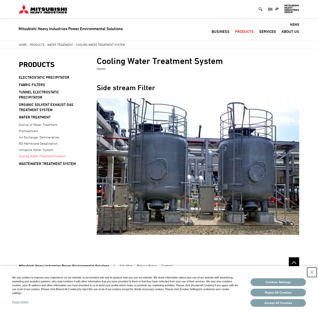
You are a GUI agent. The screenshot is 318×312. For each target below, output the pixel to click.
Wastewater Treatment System (47, 164)
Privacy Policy (147, 266)
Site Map (126, 266)
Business (221, 31)
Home (23, 44)
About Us (290, 31)
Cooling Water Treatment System (42, 156)
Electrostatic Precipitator (44, 77)
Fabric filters (32, 85)
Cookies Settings (278, 282)
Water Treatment (60, 44)
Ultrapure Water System (36, 150)
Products (244, 31)
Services (267, 31)
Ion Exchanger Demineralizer (39, 137)
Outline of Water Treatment (38, 124)
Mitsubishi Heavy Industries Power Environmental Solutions (64, 266)
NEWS (294, 24)
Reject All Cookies (278, 292)
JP (277, 9)
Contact (167, 266)
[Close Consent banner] (312, 272)
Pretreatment (28, 131)
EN (270, 9)
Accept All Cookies (278, 303)
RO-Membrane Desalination (38, 143)
